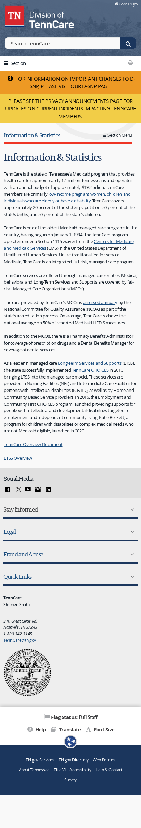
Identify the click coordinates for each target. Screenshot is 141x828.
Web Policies (104, 760)
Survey (70, 780)
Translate (69, 729)
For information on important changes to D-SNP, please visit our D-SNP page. (75, 82)
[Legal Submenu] (131, 532)
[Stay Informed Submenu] (131, 509)
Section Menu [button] (119, 135)
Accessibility (80, 770)
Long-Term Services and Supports (89, 363)
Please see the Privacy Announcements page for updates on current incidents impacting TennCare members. (70, 108)
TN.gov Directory (74, 760)
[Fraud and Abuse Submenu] (131, 554)
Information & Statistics (32, 135)
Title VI (59, 770)
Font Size (103, 729)
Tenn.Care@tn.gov (19, 640)
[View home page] (15, 15)
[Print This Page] (130, 62)
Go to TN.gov (128, 4)
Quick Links (17, 576)
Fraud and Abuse (23, 554)
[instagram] (38, 490)
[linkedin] (48, 490)
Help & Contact (109, 770)
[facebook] (7, 490)
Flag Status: (74, 717)
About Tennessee (34, 770)
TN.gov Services (40, 760)
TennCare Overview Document (33, 444)
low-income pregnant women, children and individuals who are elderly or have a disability (67, 197)
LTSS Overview (18, 458)
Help (40, 729)
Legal (9, 531)
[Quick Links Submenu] (131, 577)
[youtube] (28, 490)
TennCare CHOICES (90, 370)
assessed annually (100, 302)
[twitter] (18, 490)
